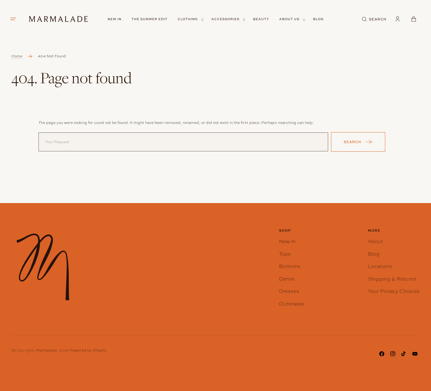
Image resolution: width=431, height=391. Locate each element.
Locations (380, 266)
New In (287, 241)
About (375, 241)
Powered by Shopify (88, 350)
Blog (374, 254)
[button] (374, 19)
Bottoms (289, 266)
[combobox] (183, 141)
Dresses (289, 291)
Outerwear (291, 304)
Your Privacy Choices (394, 291)
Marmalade (46, 350)
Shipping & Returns (392, 279)
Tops (285, 254)
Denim (287, 279)
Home (16, 56)
